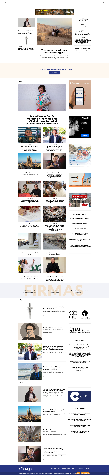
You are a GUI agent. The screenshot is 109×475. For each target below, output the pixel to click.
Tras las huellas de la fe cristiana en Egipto (54, 51)
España (82, 18)
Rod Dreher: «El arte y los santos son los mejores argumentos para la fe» (25, 32)
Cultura (19, 28)
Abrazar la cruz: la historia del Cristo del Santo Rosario (26, 49)
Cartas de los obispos (79, 214)
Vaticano (83, 37)
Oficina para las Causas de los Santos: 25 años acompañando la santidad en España (30, 202)
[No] (107, 473)
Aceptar (78, 473)
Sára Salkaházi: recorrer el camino (53, 327)
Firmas (31, 198)
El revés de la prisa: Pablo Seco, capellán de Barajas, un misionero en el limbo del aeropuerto (54, 368)
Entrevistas (24, 28)
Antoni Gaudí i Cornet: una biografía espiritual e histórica (29, 173)
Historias (20, 46)
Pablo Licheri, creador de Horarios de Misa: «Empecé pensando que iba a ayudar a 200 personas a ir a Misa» (54, 148)
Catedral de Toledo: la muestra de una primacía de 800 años (54, 430)
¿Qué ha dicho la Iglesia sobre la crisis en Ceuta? (54, 253)
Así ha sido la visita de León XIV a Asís (29, 253)
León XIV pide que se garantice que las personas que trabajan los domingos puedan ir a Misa (54, 202)
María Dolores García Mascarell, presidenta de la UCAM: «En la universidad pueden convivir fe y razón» (42, 120)
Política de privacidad (85, 473)
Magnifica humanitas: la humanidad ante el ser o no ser (29, 226)
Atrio (82, 24)
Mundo (82, 30)
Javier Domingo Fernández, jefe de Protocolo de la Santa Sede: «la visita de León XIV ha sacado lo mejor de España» (55, 278)
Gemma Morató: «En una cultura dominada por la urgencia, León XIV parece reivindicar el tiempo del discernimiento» (54, 175)
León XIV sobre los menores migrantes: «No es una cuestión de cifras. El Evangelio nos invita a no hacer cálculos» (29, 148)
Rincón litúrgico (80, 408)
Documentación (79, 340)
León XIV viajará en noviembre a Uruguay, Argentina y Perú (30, 277)
